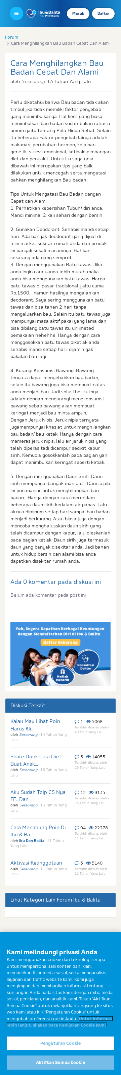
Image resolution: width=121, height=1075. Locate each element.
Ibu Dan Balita (32, 840)
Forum (11, 37)
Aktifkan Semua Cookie (60, 1062)
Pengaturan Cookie (60, 1043)
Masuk (78, 13)
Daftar (103, 13)
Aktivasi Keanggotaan (36, 863)
